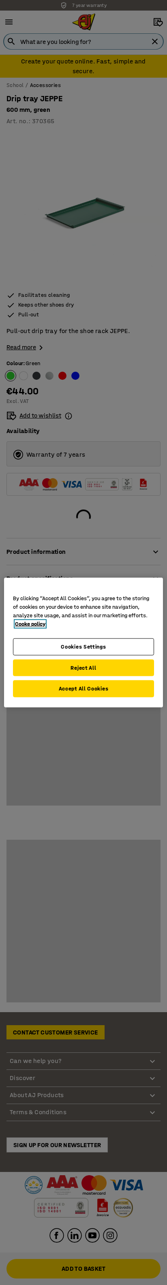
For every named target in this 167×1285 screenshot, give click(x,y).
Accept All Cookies (84, 688)
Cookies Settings (83, 646)
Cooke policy (30, 624)
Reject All (83, 667)
